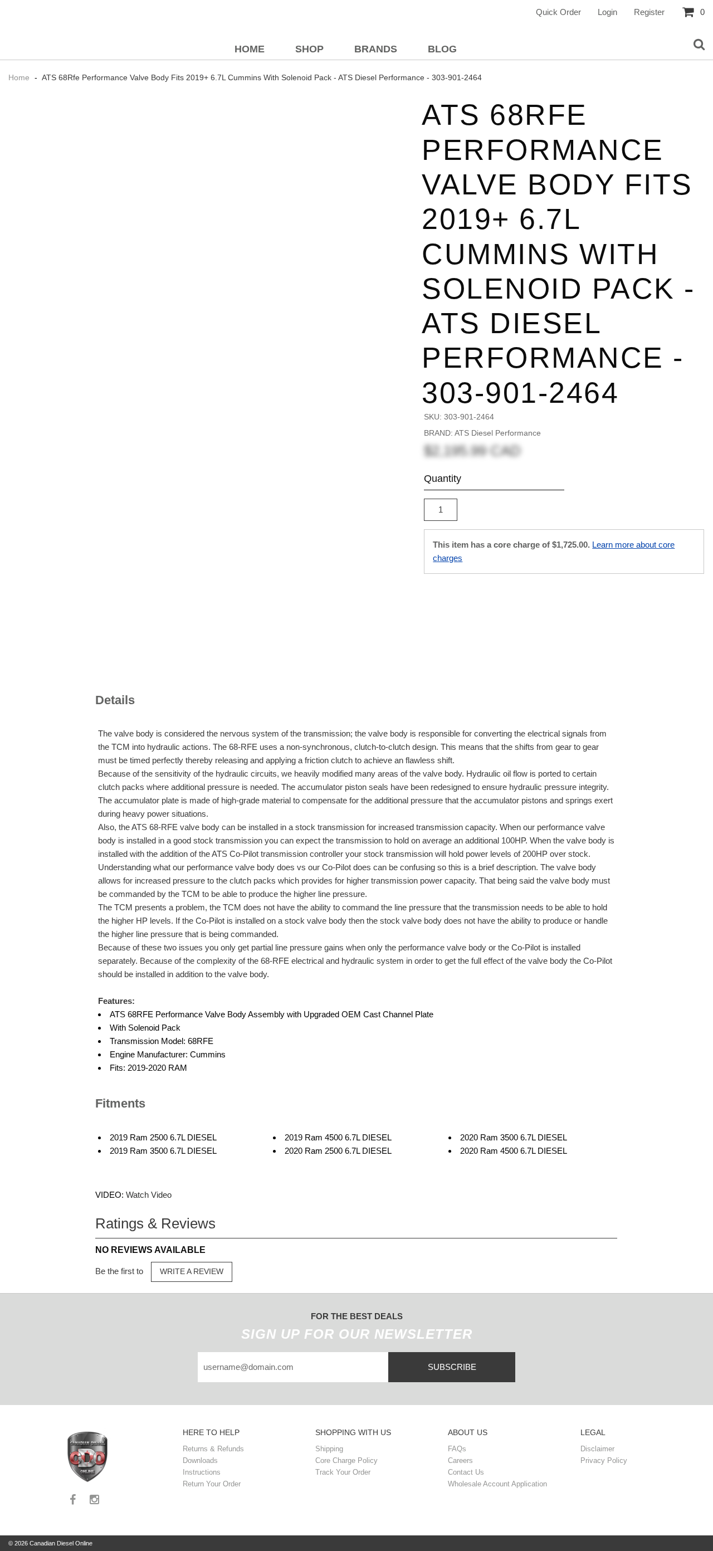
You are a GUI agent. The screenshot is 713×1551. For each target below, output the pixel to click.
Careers (460, 1460)
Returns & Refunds (213, 1449)
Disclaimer (597, 1449)
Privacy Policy (603, 1460)
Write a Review (191, 1271)
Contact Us (466, 1472)
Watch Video (149, 1194)
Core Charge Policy (346, 1460)
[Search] (699, 45)
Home (250, 49)
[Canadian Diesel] (88, 1455)
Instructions (202, 1472)
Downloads (200, 1460)
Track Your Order (342, 1472)
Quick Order (558, 12)
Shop (309, 49)
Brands (375, 49)
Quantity (442, 478)
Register (649, 12)
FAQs (457, 1449)
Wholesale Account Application (497, 1484)
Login (607, 12)
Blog (442, 49)
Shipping (329, 1449)
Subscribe (452, 1367)
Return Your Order (212, 1484)
